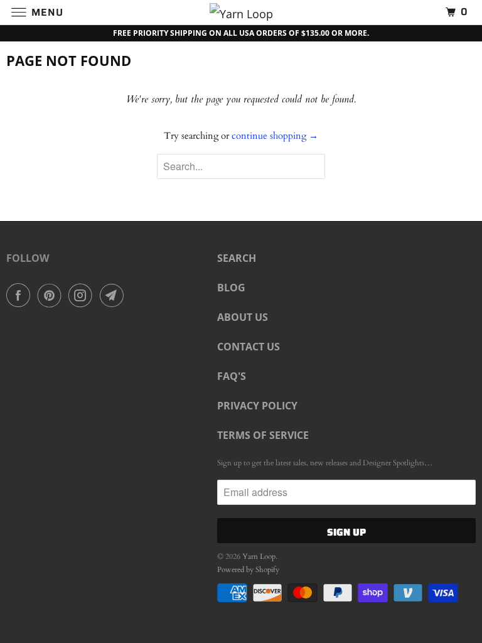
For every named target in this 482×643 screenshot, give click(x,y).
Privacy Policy (257, 406)
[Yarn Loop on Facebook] (20, 295)
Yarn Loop (259, 556)
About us (242, 317)
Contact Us (248, 347)
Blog (231, 287)
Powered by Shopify (248, 570)
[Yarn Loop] (241, 12)
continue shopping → (275, 135)
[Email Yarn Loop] (114, 295)
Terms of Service (263, 435)
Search (236, 258)
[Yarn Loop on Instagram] (82, 295)
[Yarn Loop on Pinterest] (52, 295)
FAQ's (231, 376)
